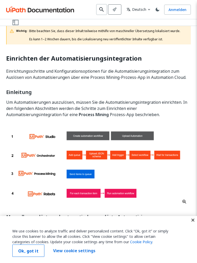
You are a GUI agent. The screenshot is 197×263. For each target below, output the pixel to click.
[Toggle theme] (157, 9)
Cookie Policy (141, 242)
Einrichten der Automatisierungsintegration (74, 58)
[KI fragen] (114, 9)
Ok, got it (28, 251)
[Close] (192, 220)
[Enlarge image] (98, 165)
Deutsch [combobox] (136, 9)
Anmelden (177, 9)
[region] (98, 239)
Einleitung (19, 92)
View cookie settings (74, 251)
